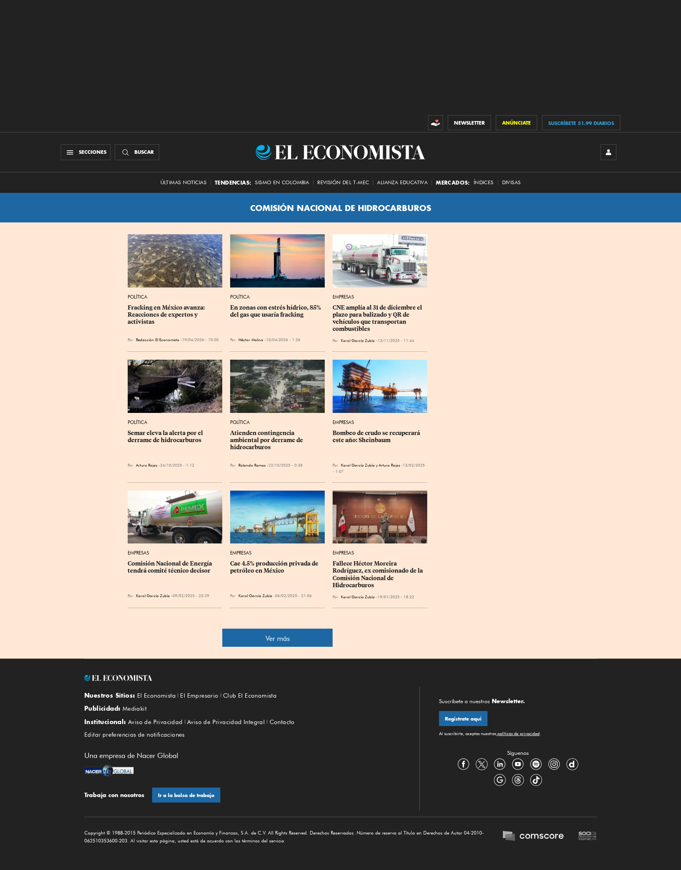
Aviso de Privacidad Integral (226, 722)
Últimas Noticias (183, 182)
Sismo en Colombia (282, 182)
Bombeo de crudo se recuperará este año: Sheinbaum (377, 436)
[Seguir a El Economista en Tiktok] (536, 780)
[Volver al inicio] (242, 678)
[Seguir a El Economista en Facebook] (463, 764)
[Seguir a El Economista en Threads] (518, 780)
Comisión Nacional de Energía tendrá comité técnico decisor (170, 567)
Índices (484, 182)
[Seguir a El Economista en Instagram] (554, 764)
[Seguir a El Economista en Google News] (500, 780)
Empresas (343, 297)
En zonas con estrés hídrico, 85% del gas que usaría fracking (276, 311)
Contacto (282, 722)
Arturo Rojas (146, 465)
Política (137, 297)
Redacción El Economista (157, 339)
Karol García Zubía (358, 340)
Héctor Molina (250, 339)
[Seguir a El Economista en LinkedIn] (500, 764)
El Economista (156, 695)
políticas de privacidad (518, 733)
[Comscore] (533, 837)
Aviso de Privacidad (155, 722)
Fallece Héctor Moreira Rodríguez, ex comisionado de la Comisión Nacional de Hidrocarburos (378, 574)
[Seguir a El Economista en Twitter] (481, 764)
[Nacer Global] (109, 771)
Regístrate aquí (463, 719)
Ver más (278, 638)
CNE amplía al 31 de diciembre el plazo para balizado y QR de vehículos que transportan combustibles (378, 318)
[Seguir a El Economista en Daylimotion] (572, 764)
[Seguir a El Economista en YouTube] (518, 764)
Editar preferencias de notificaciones (134, 734)
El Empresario (199, 695)
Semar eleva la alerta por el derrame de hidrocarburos (166, 436)
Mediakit (135, 708)
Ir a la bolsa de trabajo (186, 795)
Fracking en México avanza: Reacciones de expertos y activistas (167, 314)
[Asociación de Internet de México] (588, 837)
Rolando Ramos (252, 465)
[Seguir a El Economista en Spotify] (536, 764)
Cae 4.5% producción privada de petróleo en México (275, 567)
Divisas (511, 182)
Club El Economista (250, 695)
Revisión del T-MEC (343, 182)
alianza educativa (402, 182)
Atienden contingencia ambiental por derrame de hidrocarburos (267, 440)
